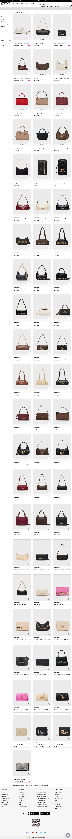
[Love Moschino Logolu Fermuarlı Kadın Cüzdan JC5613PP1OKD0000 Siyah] (62, 728)
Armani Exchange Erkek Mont (43, 806)
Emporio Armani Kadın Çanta (43, 798)
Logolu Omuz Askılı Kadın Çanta (40, 254)
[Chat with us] (68, 835)
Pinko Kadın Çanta (41, 802)
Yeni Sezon (44, 3)
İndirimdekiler (22, 796)
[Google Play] (45, 814)
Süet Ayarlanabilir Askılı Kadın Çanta (41, 429)
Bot (2, 16)
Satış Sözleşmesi (4, 794)
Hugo (56, 802)
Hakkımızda (3, 792)
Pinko (56, 808)
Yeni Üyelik (21, 800)
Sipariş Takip (21, 792)
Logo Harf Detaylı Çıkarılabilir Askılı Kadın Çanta (42, 639)
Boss (56, 800)
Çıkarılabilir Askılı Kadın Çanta (39, 148)
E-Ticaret (32, 837)
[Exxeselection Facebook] (23, 814)
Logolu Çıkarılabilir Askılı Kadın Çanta (21, 113)
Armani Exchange (58, 798)
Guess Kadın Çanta (41, 800)
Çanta (2, 19)
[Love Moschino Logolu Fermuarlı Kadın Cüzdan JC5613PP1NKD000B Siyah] (62, 27)
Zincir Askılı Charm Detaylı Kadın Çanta (61, 78)
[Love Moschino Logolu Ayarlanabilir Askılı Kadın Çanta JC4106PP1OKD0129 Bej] (22, 553)
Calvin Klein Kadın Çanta (42, 804)
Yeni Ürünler (21, 794)
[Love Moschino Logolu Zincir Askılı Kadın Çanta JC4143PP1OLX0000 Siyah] (22, 588)
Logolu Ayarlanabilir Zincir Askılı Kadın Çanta (62, 604)
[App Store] (34, 814)
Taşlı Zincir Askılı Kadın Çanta (19, 779)
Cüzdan (2, 21)
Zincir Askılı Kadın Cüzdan (39, 183)
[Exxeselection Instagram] (27, 814)
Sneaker (3, 29)
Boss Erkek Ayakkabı (41, 794)
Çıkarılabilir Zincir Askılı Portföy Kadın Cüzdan (22, 709)
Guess (56, 796)
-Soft (28, 837)
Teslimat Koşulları (4, 802)
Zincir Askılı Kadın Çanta (38, 43)
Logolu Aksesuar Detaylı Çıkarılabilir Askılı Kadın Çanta (22, 78)
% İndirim (39, 3)
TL (62, 6)
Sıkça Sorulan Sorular (5, 804)
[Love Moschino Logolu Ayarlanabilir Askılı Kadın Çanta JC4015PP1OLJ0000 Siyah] (22, 658)
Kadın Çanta (36, 78)
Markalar (26, 3)
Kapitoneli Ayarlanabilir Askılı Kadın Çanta (42, 464)
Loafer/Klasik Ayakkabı (5, 24)
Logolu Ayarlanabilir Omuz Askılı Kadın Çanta (22, 218)
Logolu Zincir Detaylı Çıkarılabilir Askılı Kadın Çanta (22, 288)
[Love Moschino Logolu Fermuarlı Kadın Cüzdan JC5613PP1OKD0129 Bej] (22, 728)
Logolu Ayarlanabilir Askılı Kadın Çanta (21, 254)
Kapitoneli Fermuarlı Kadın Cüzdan (60, 183)
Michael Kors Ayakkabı (41, 796)
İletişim (20, 802)
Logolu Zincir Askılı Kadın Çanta (20, 604)
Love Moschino (17, 42)
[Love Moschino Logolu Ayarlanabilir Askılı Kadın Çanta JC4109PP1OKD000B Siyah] (42, 658)
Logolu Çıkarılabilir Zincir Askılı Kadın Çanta (62, 674)
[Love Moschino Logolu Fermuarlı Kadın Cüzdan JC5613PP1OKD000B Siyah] (42, 728)
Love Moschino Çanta (41, 792)
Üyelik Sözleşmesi (4, 800)
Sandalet (3, 26)
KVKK (2, 806)
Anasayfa (4, 8)
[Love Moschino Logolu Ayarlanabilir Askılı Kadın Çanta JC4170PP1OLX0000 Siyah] (42, 553)
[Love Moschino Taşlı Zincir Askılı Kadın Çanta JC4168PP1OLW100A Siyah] (22, 763)
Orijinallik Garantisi (23, 806)
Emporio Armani (22, 785)
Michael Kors (57, 804)
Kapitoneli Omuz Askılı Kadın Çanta (40, 359)
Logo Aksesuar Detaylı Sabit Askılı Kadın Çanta (62, 569)
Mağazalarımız (33, 3)
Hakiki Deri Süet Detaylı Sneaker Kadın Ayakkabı (22, 43)
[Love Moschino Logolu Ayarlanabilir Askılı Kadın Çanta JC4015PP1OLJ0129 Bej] (62, 623)
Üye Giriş (21, 798)
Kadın (17, 3)
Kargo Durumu (44, 6)
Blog (20, 804)
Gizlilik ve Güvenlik (5, 798)
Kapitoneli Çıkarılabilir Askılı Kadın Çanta (62, 148)
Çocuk (21, 3)
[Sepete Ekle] (28, 38)
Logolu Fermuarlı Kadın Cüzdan (60, 43)
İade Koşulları (4, 796)
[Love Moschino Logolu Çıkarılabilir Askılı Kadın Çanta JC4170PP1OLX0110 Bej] (42, 588)
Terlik (2, 31)
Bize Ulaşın (57, 6)
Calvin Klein (57, 794)
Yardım (51, 6)
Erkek (13, 3)
